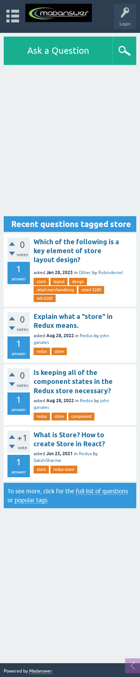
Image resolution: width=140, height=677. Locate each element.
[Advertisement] (70, 141)
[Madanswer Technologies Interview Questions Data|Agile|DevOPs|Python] (58, 13)
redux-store (63, 469)
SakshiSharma (47, 460)
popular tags (31, 500)
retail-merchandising (55, 290)
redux (42, 351)
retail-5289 (91, 290)
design (78, 281)
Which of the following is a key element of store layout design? (76, 251)
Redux (86, 335)
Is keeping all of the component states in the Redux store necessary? (73, 382)
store (41, 281)
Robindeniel (110, 272)
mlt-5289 (45, 298)
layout (59, 281)
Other (85, 272)
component (81, 416)
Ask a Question (58, 51)
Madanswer (40, 671)
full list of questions (102, 491)
